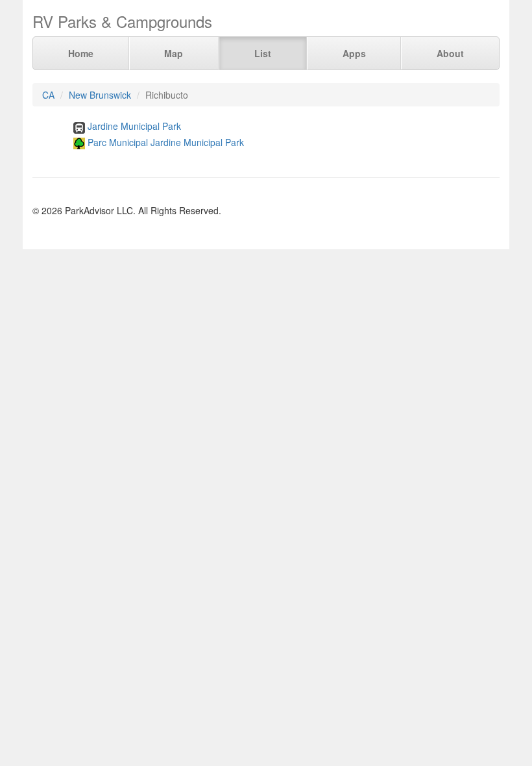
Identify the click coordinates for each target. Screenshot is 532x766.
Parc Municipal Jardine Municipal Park (166, 142)
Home (80, 53)
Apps (354, 53)
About (450, 53)
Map (173, 53)
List (262, 53)
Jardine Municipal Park (134, 125)
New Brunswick (100, 94)
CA (48, 94)
